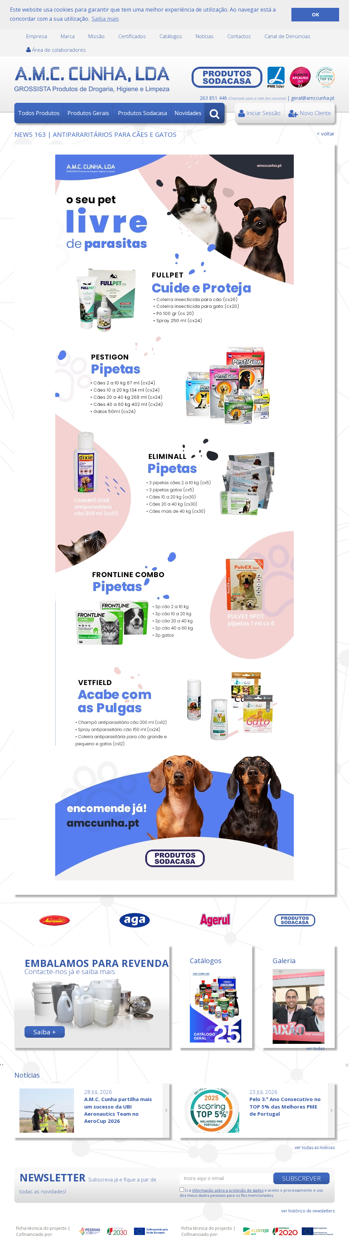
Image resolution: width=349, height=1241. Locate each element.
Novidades (187, 113)
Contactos (239, 36)
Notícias (205, 36)
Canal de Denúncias (287, 36)
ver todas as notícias (315, 1147)
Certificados (132, 36)
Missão (96, 36)
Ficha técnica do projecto (41, 1228)
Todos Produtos (39, 113)
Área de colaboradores (58, 49)
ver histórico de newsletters (308, 1211)
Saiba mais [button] (105, 18)
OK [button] (315, 14)
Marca (68, 36)
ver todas (315, 1048)
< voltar (326, 133)
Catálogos (171, 36)
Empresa (36, 36)
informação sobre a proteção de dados (227, 1190)
